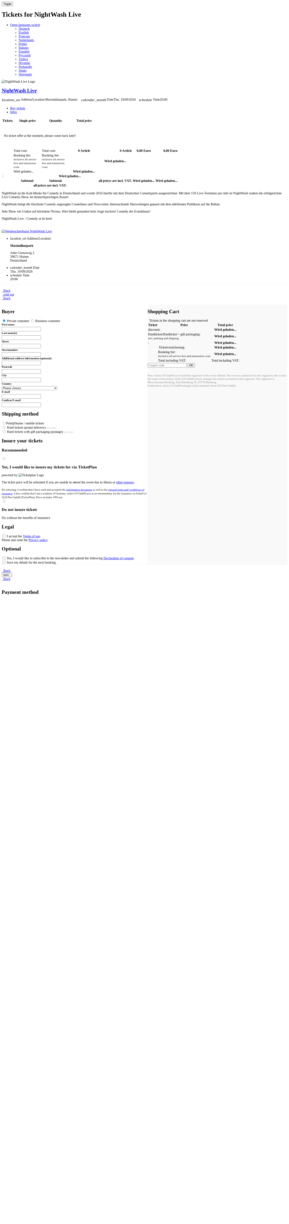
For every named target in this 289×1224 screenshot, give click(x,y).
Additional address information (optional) (26, 358)
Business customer (47, 321)
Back (6, 290)
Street (5, 341)
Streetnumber (10, 349)
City (4, 375)
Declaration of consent (118, 558)
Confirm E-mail (11, 400)
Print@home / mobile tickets (25, 423)
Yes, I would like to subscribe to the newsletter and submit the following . (70, 558)
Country (7, 383)
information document (79, 489)
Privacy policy (38, 540)
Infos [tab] (13, 112)
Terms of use (31, 536)
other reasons (125, 482)
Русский (25, 55)
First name (8, 324)
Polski (23, 44)
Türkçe (23, 59)
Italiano (24, 47)
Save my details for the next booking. (31, 562)
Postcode (7, 366)
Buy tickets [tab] (17, 108)
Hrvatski (24, 63)
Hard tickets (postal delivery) (31, 427)
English (24, 32)
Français (24, 36)
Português (25, 67)
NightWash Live (19, 90)
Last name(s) (9, 333)
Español (24, 51)
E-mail (6, 391)
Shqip (22, 70)
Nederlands (26, 40)
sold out (8, 294)
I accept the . (23, 536)
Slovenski (25, 74)
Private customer (18, 321)
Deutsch (24, 28)
